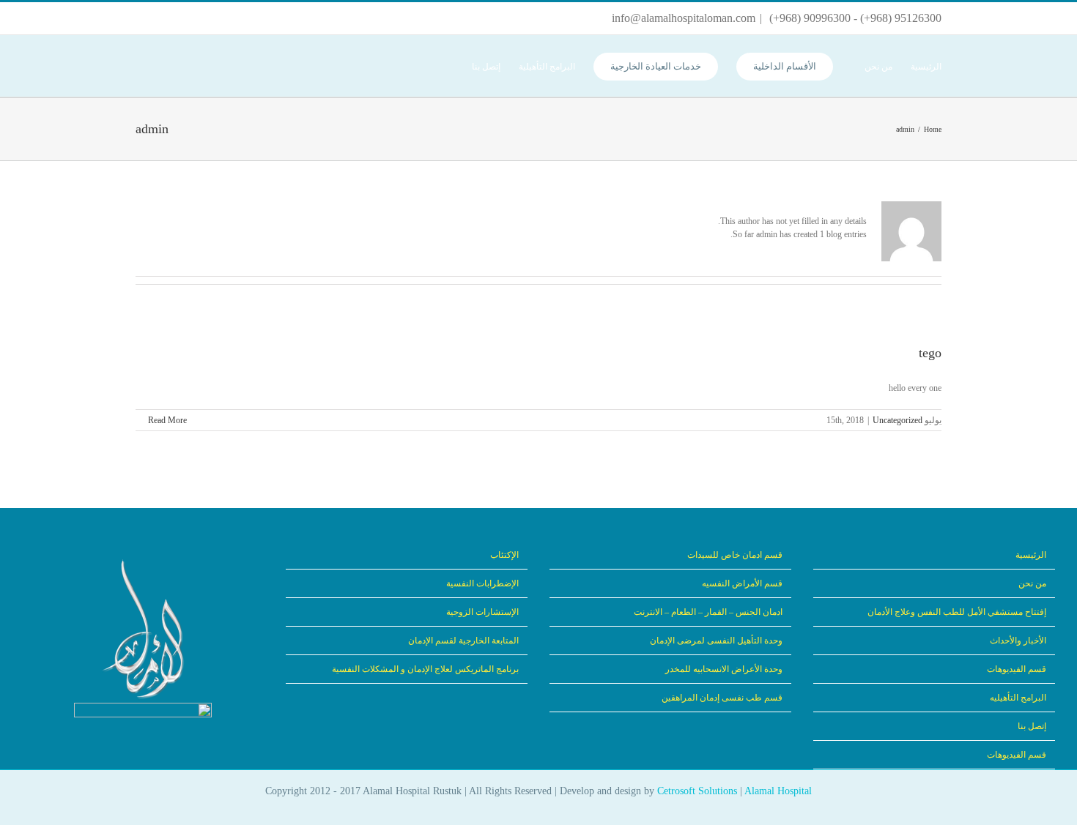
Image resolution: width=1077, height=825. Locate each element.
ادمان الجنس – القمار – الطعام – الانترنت (708, 612)
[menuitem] (916, 66)
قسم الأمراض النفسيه (742, 583)
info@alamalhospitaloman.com (683, 18)
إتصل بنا (1032, 726)
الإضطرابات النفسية (482, 583)
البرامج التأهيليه (1018, 698)
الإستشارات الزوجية (482, 612)
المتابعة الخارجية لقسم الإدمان (463, 640)
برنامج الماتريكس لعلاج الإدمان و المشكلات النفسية (425, 669)
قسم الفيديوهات (1016, 669)
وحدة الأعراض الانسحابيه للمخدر (723, 669)
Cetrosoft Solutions (697, 790)
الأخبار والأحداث (1018, 640)
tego (930, 353)
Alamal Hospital (778, 790)
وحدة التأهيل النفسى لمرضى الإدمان (716, 640)
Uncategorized (897, 420)
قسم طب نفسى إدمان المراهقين (722, 698)
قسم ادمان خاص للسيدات (734, 555)
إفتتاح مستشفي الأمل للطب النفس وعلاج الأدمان (956, 612)
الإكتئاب (504, 555)
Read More (166, 420)
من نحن (1032, 583)
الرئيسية (1030, 555)
